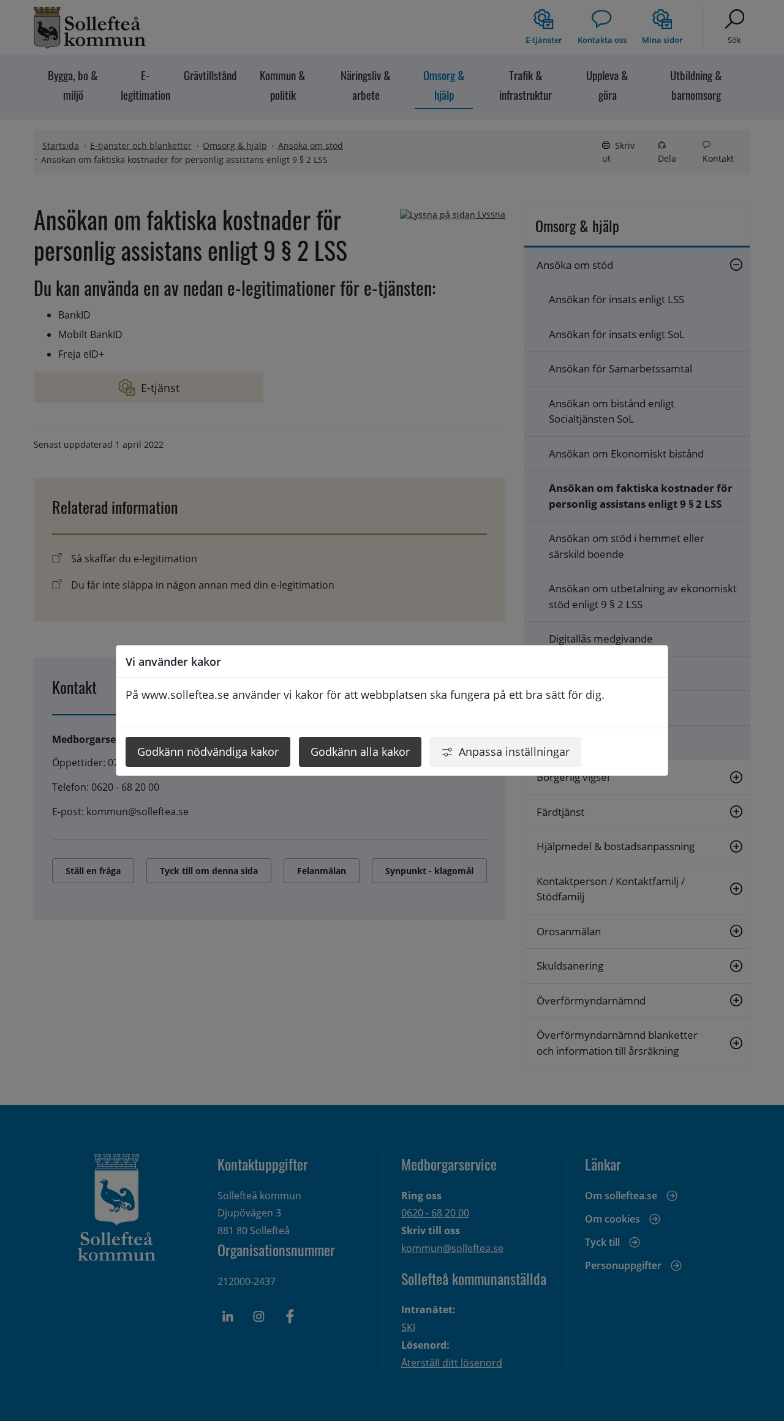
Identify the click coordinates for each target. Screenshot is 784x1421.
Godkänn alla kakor (360, 751)
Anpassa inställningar (514, 751)
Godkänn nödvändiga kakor (208, 751)
